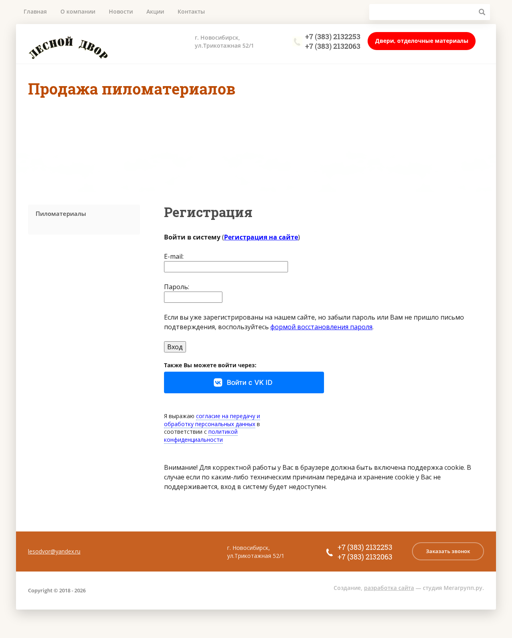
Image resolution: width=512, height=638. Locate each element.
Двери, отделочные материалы (421, 40)
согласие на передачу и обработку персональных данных (212, 420)
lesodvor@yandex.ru (54, 551)
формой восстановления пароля (321, 326)
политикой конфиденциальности (201, 435)
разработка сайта (389, 588)
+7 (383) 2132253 (332, 36)
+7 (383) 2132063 (332, 46)
